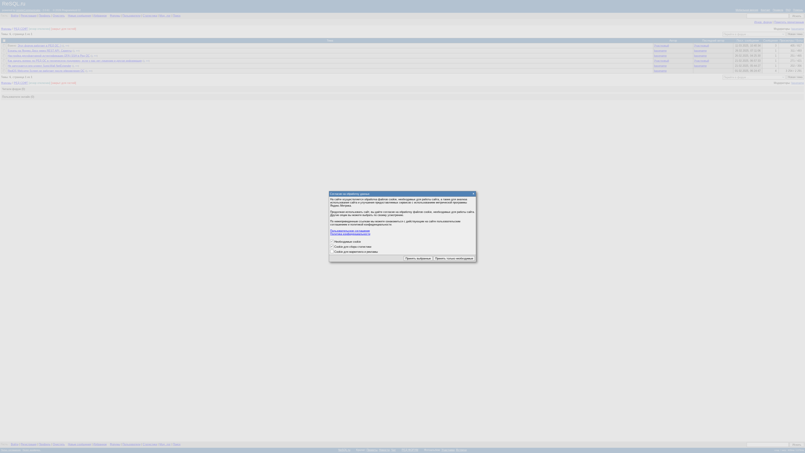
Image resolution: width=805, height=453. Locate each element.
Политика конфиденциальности (350, 234)
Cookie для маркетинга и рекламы (356, 251)
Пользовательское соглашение (350, 230)
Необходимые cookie (347, 241)
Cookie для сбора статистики (352, 246)
